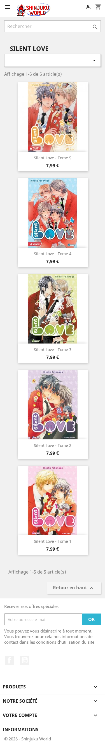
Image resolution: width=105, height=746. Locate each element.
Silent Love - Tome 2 (52, 445)
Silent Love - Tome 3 (52, 349)
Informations (20, 729)
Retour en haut (74, 588)
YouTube (24, 660)
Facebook (9, 660)
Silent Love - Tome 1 (52, 541)
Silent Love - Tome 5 (52, 157)
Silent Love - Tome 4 (52, 253)
